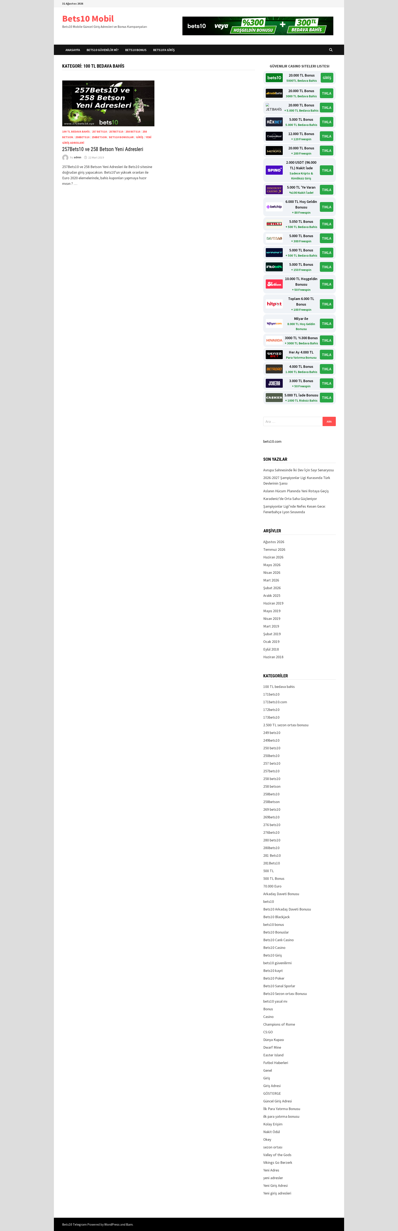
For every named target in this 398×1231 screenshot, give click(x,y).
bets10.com (272, 441)
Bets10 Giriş (272, 955)
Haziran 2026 (273, 557)
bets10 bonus (273, 924)
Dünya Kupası (273, 1039)
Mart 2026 (271, 580)
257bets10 (116, 131)
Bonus (268, 1009)
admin (77, 157)
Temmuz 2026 (274, 549)
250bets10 (271, 755)
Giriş (139, 137)
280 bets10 (271, 840)
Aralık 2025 (271, 595)
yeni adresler (273, 1177)
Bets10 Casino (274, 947)
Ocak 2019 (271, 641)
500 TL (268, 870)
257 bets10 (99, 131)
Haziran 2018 (273, 657)
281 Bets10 (272, 855)
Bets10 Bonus (136, 50)
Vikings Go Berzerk (277, 1162)
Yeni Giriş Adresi (275, 1185)
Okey (267, 1139)
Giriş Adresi (272, 1085)
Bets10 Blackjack (276, 916)
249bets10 (271, 740)
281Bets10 (271, 863)
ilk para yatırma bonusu (281, 1116)
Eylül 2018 (271, 649)
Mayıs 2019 (271, 610)
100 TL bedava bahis (76, 131)
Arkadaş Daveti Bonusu (281, 893)
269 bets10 (271, 809)
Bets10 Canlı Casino (278, 939)
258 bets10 (132, 131)
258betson (99, 137)
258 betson (271, 786)
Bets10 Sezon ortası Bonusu (285, 993)
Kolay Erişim (273, 1124)
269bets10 (271, 817)
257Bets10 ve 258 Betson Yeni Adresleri (102, 149)
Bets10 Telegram (74, 1224)
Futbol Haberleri (275, 1062)
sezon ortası (272, 1147)
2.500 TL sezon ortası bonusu (285, 725)
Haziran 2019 (273, 603)
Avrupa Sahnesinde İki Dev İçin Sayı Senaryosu (298, 470)
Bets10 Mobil (88, 18)
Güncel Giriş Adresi (277, 1101)
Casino (268, 1016)
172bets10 (271, 709)
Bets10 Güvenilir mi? (103, 50)
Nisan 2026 (271, 572)
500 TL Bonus (273, 878)
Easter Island (273, 1055)
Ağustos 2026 (273, 541)
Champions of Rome (279, 1024)
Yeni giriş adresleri (277, 1193)
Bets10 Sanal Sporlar (279, 986)
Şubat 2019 (272, 633)
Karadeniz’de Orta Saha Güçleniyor (290, 498)
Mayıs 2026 (271, 564)
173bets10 (271, 717)
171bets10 (271, 694)
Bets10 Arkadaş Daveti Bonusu (287, 909)
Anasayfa (73, 50)
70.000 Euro (272, 886)
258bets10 (82, 137)
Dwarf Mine (272, 1047)
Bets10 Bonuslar (121, 137)
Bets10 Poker (273, 978)
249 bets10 (271, 732)
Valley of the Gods (277, 1154)
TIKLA (326, 93)
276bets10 (271, 832)
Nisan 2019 (271, 618)
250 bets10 (271, 748)
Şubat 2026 (272, 587)
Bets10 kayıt (273, 970)
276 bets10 (271, 824)
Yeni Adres (271, 1170)
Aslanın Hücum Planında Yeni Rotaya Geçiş (296, 491)
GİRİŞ (327, 77)
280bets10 (271, 847)
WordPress (112, 1224)
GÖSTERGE (272, 1093)
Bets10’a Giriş (164, 50)
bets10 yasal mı (275, 1001)
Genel (267, 1070)
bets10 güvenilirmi (277, 962)
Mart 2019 (271, 626)
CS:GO (268, 1032)
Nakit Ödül (271, 1131)
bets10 (268, 901)
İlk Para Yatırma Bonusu (281, 1108)
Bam (129, 1224)
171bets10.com (275, 702)
